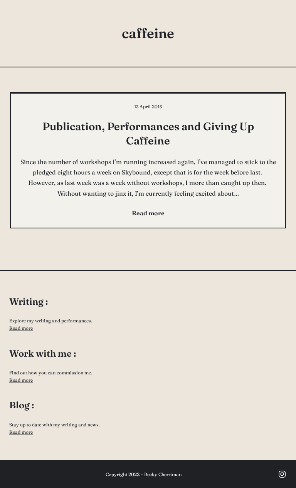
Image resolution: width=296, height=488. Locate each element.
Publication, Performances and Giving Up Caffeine (148, 133)
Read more (21, 328)
